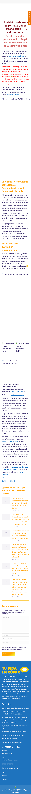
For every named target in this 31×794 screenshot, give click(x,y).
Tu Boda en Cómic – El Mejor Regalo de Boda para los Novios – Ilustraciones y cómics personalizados (14, 720)
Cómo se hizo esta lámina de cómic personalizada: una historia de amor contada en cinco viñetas (20, 534)
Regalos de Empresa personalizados (13, 735)
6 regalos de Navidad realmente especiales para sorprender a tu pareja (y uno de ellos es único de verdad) (20, 568)
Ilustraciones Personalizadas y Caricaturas (15, 708)
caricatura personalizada (10, 442)
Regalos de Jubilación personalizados (14, 732)
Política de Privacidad (17, 791)
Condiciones (5, 791)
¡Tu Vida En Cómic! (8, 481)
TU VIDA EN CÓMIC (17, 392)
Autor (3, 772)
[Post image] (6, 500)
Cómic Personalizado (16, 56)
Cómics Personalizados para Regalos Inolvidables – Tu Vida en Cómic (13, 713)
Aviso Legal (21, 789)
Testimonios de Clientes (9, 739)
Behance (4, 779)
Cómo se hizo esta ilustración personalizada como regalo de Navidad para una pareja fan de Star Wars (20, 503)
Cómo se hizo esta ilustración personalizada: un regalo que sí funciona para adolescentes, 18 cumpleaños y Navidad (20, 519)
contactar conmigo (13, 95)
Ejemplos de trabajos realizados (12, 742)
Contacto (4, 776)
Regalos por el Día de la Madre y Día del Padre (14, 727)
